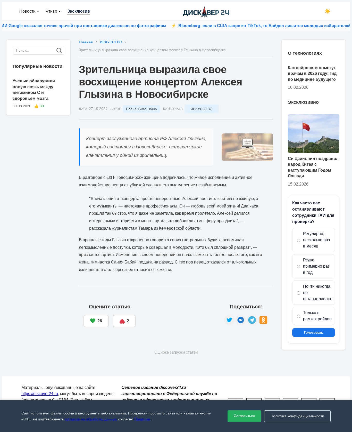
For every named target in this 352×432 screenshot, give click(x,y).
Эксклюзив (78, 11)
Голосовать (313, 332)
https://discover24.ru (39, 393)
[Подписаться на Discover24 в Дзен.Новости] (180, 316)
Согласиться (244, 416)
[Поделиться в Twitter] (229, 320)
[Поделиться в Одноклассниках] (263, 320)
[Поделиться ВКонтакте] (241, 320)
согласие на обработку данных (91, 419)
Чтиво (53, 11)
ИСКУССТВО (201, 109)
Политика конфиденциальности (297, 416)
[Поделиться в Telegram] (252, 320)
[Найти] (59, 50)
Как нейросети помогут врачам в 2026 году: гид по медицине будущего (312, 74)
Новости (29, 11)
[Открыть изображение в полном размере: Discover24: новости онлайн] (247, 147)
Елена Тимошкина (141, 109)
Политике (142, 419)
